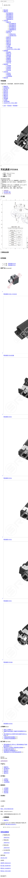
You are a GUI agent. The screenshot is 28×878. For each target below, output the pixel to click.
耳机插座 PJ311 (12, 265)
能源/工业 (8, 53)
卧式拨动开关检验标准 (9, 750)
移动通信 (8, 52)
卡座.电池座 (9, 47)
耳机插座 (8, 44)
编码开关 (8, 41)
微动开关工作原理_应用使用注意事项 (13, 747)
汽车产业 (8, 62)
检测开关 (8, 37)
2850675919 (6, 852)
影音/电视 (8, 61)
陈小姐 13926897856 (6, 865)
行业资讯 (8, 67)
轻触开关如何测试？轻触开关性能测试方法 (14, 731)
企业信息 (5, 71)
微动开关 (8, 38)
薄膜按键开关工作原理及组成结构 (12, 752)
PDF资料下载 (6, 192)
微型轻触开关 (9, 16)
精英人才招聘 (7, 729)
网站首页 (5, 10)
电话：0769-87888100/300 (7, 808)
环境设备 (8, 74)
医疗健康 (8, 56)
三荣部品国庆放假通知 (9, 737)
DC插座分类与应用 (8, 749)
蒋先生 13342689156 (6, 868)
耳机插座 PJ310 (12, 263)
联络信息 (5, 77)
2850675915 (6, 842)
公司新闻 (8, 65)
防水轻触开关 (9, 17)
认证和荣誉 (9, 76)
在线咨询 (5, 190)
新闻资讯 (5, 64)
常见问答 (8, 70)
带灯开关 (8, 32)
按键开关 (8, 43)
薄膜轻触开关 (9, 19)
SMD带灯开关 (12, 35)
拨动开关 (8, 40)
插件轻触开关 (9, 14)
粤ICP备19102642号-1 (10, 824)
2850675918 (6, 847)
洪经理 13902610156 (6, 863)
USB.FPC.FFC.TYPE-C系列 (13, 49)
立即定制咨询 (4, 761)
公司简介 (8, 73)
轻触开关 (5, 11)
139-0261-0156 (7, 193)
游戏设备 (8, 55)
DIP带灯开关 (12, 34)
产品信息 (5, 20)
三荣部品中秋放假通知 (9, 738)
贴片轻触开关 (9, 13)
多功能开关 (9, 31)
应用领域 (5, 50)
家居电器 (8, 59)
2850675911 (6, 837)
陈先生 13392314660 (6, 871)
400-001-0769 (4, 857)
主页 (4, 105)
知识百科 (8, 68)
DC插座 (8, 46)
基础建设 (8, 58)
